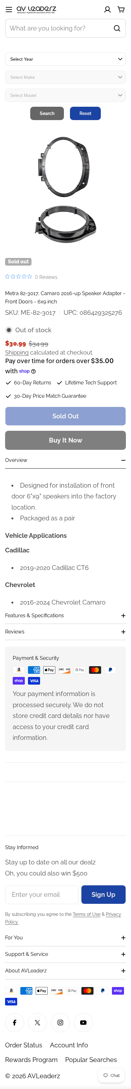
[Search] (117, 28)
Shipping (17, 352)
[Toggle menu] (9, 9)
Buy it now (65, 440)
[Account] (107, 9)
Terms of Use (86, 914)
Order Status (23, 1045)
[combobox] (65, 28)
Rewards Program (31, 1060)
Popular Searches (91, 1060)
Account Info (69, 1045)
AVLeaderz (43, 1076)
